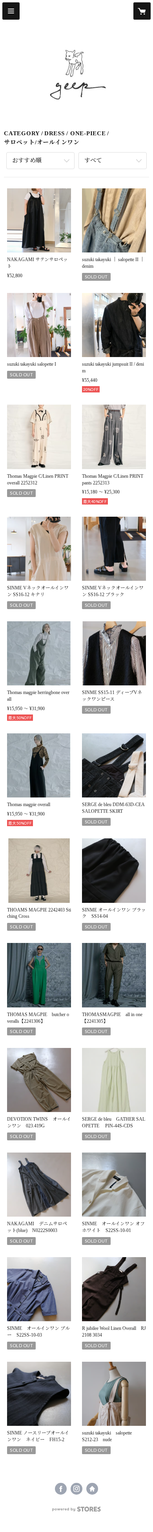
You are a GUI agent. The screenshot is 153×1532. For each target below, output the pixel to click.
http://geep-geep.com (92, 1489)
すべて (93, 160)
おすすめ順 (27, 160)
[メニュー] (11, 11)
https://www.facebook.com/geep (61, 1489)
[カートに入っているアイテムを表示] (142, 11)
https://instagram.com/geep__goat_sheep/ (76, 1489)
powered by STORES (76, 1511)
